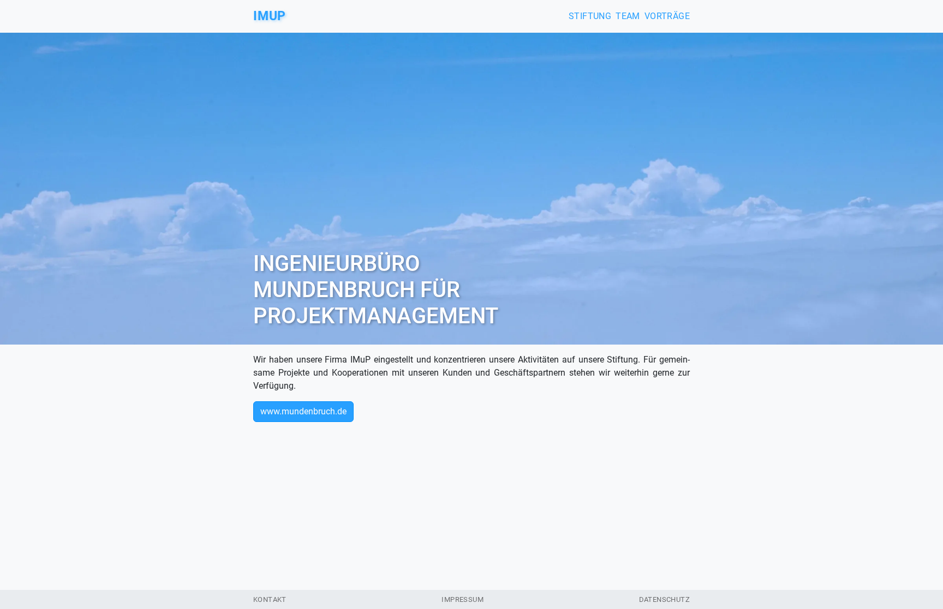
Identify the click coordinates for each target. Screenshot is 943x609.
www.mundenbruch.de (303, 411)
